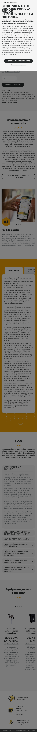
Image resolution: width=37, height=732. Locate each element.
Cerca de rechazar (9, 2)
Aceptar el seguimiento (18, 61)
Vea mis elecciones (18, 65)
